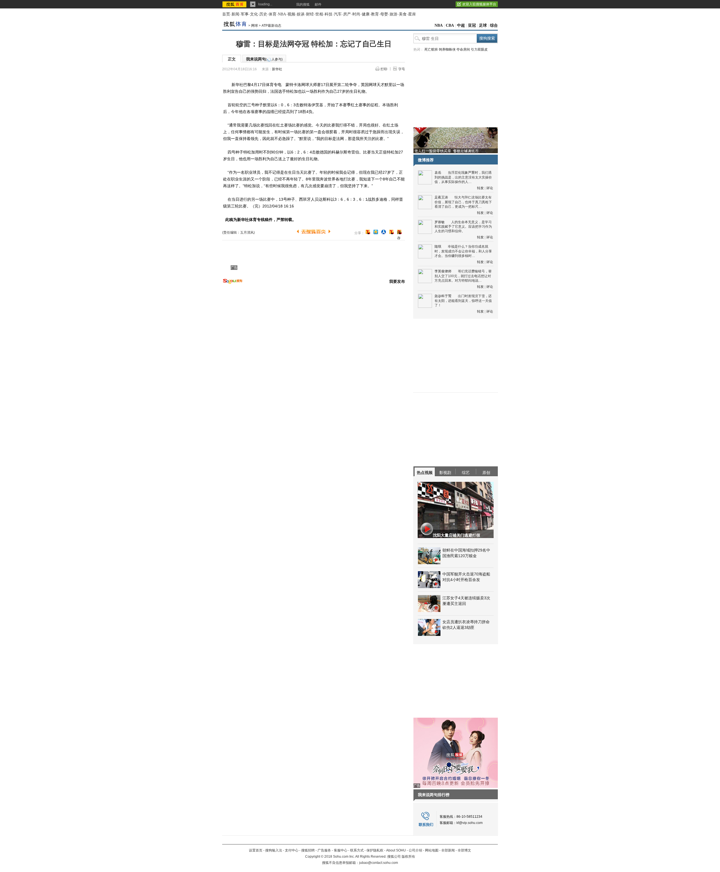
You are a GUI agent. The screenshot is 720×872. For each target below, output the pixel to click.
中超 (461, 25)
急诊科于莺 (443, 296)
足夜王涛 (441, 197)
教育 (375, 14)
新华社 (277, 69)
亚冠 (472, 25)
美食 (403, 14)
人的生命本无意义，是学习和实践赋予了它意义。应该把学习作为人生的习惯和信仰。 (463, 226)
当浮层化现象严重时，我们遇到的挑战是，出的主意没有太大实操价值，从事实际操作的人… (463, 177)
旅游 (393, 14)
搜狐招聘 (308, 850)
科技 (328, 14)
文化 (254, 14)
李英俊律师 (443, 271)
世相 (319, 14)
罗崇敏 (440, 222)
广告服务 (324, 850)
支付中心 (291, 850)
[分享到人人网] (383, 232)
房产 (347, 14)
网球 (254, 26)
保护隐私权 (374, 850)
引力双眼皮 (479, 49)
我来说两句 (264, 59)
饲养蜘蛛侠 (447, 49)
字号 (401, 69)
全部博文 (464, 850)
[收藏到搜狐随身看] (391, 232)
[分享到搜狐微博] (368, 232)
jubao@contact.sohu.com (378, 863)
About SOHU (396, 850)
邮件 (318, 4)
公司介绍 (415, 850)
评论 (489, 188)
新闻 (235, 14)
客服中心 (340, 850)
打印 (384, 69)
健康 (366, 14)
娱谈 (301, 14)
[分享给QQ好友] (376, 232)
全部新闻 (448, 850)
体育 (272, 14)
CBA (450, 25)
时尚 (356, 14)
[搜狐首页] (235, 4)
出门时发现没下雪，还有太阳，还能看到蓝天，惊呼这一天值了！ (463, 300)
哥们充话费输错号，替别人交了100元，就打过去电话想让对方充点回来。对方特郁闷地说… (463, 276)
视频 (291, 14)
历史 (263, 14)
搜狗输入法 (273, 850)
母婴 (384, 14)
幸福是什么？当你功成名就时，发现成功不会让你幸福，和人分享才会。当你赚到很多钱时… (463, 251)
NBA (282, 14)
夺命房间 (463, 49)
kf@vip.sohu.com (469, 823)
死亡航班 (431, 49)
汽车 (338, 14)
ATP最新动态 (271, 26)
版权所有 (408, 857)
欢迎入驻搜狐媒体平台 (479, 4)
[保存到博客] (399, 232)
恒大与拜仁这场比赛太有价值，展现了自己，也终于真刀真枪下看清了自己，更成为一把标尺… (463, 202)
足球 (483, 25)
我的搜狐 (303, 4)
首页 (226, 14)
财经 (310, 14)
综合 (494, 25)
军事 (245, 14)
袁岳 (438, 173)
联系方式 (357, 850)
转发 (480, 188)
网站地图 (431, 850)
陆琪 (438, 247)
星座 (412, 14)
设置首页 (255, 850)
